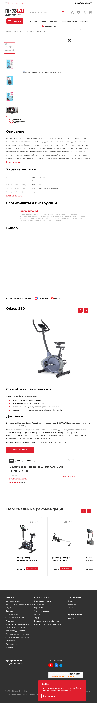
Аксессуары (10, 641)
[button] (89, 511)
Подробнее (31, 568)
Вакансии (72, 604)
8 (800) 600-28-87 (83, 3)
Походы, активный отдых (17, 634)
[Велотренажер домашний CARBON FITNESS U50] (45, 72)
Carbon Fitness (25, 460)
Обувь (8, 608)
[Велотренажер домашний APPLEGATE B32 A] (27, 539)
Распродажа (11, 644)
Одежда (9, 611)
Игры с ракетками (13, 621)
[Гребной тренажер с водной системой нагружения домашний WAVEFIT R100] (61, 539)
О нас (70, 601)
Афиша (71, 618)
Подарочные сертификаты (46, 621)
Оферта (37, 617)
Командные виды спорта (17, 624)
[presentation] (12, 41)
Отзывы (37, 614)
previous (90, 317)
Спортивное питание (15, 617)
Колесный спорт (13, 614)
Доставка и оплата (42, 601)
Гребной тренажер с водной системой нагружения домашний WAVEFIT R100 (60, 559)
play (94, 317)
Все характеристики (18, 478)
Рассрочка (39, 604)
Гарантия (38, 608)
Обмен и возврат (42, 611)
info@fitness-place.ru (14, 663)
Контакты (72, 608)
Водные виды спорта (15, 631)
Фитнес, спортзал (13, 601)
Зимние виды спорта (15, 627)
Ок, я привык (49, 696)
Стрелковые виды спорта (17, 637)
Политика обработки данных (47, 624)
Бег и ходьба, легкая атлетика (19, 604)
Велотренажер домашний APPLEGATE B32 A (27, 559)
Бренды (9, 647)
